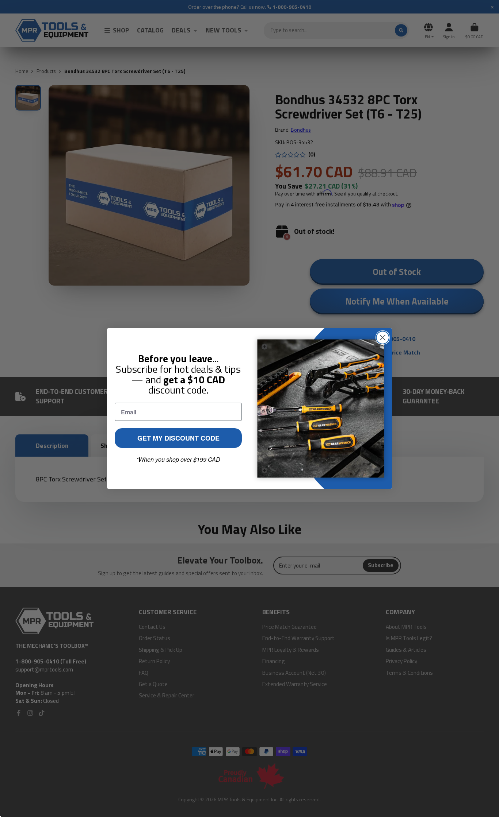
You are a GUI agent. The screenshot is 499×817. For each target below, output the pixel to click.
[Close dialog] (382, 337)
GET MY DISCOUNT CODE (178, 438)
